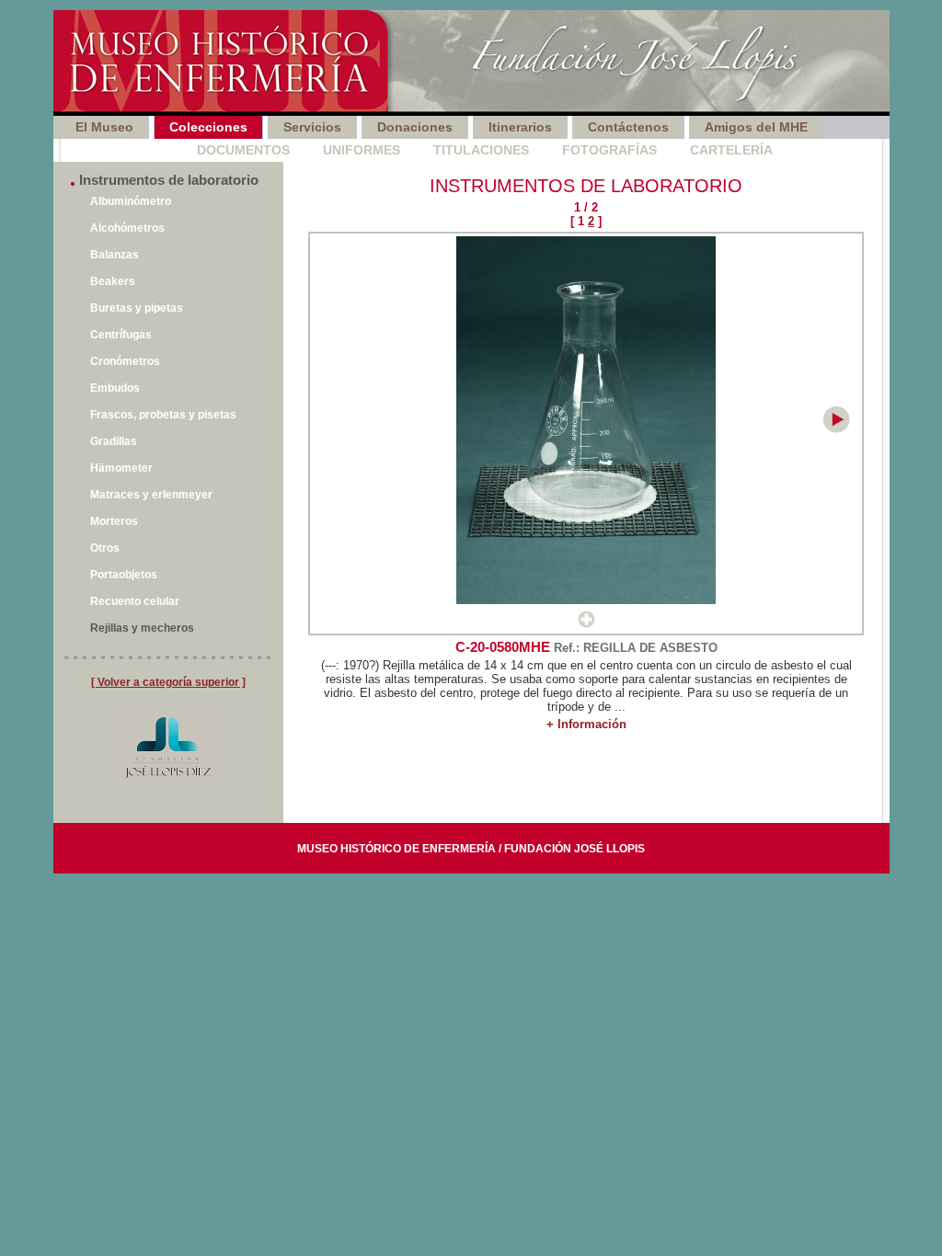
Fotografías (609, 150)
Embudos (115, 388)
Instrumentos (112, 150)
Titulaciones (481, 150)
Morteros (114, 521)
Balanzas (114, 254)
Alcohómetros (127, 228)
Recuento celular (134, 601)
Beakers (112, 281)
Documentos (243, 150)
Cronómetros (125, 361)
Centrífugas (121, 334)
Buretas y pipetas (136, 308)
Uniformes (361, 150)
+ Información (586, 724)
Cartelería (731, 150)
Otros (105, 548)
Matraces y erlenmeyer (151, 494)
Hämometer (121, 468)
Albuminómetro (130, 201)
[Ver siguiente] (836, 429)
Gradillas (113, 441)
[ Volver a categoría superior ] (168, 682)
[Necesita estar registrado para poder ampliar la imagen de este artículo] (586, 624)
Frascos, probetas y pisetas (163, 414)
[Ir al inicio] (471, 63)
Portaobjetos (123, 574)
